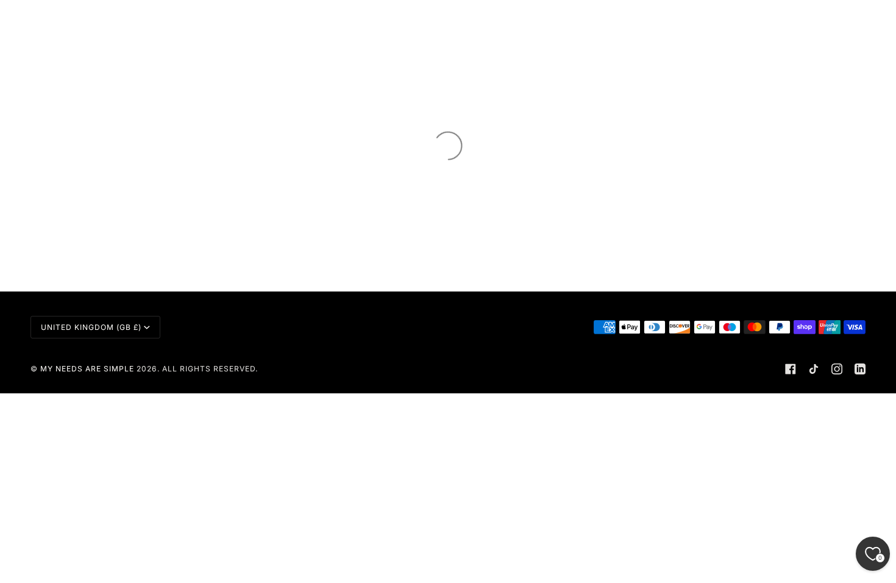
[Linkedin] (860, 368)
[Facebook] (790, 368)
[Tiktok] (813, 368)
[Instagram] (836, 368)
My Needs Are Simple (87, 368)
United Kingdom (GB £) (91, 327)
